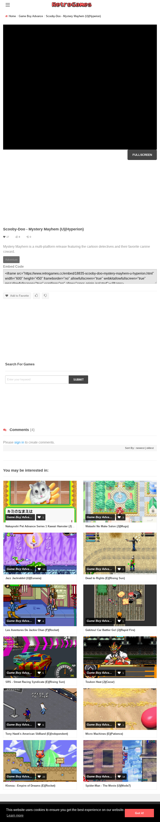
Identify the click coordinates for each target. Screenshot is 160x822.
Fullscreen (142, 154)
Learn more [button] (15, 815)
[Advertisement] (80, 193)
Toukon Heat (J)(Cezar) (99, 681)
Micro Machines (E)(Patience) (104, 733)
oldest (150, 448)
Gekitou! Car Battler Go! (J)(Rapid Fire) (110, 630)
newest (140, 448)
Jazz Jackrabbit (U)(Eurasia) (23, 578)
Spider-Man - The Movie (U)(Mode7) (108, 785)
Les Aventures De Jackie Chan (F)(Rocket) (32, 630)
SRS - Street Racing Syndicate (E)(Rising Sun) (35, 681)
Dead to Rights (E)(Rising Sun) (105, 578)
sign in (19, 442)
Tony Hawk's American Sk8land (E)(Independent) (36, 733)
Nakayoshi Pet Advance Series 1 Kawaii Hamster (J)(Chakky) (44, 526)
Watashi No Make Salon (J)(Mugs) (107, 526)
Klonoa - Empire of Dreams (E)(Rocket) (30, 785)
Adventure (11, 259)
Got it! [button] (139, 813)
